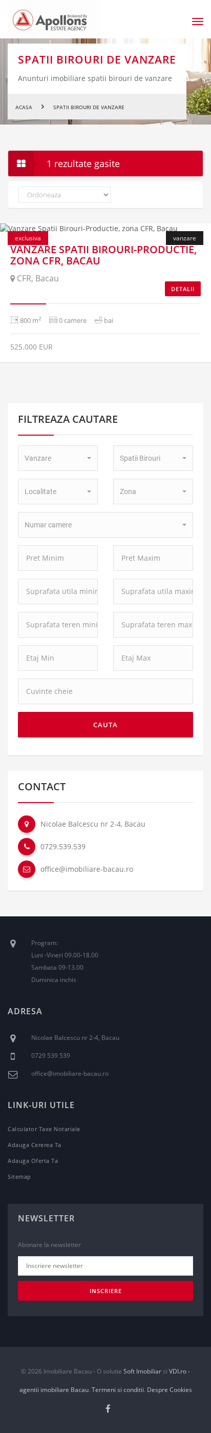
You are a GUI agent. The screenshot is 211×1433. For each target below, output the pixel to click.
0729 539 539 (50, 1055)
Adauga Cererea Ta (34, 1145)
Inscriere (106, 1291)
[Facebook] (108, 1409)
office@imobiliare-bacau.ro (86, 869)
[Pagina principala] (54, 19)
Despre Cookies (169, 1389)
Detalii (183, 289)
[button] (57, 458)
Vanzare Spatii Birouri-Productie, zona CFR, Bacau (103, 255)
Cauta (105, 724)
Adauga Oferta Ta (33, 1160)
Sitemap (19, 1176)
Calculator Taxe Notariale (44, 1129)
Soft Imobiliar (142, 1371)
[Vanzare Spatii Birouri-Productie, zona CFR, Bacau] (105, 228)
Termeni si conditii (118, 1389)
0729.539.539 (63, 846)
